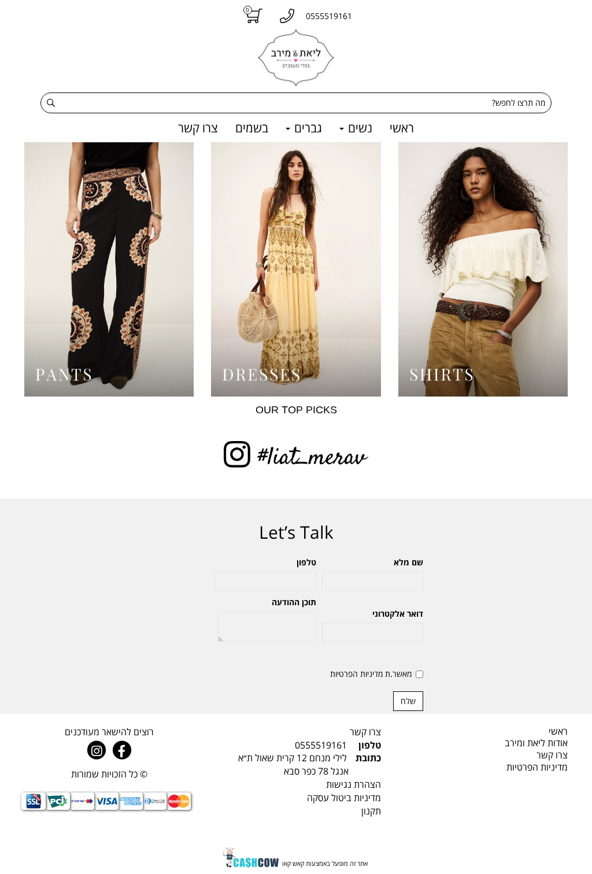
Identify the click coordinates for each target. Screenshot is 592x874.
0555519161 (321, 745)
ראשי (402, 128)
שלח (408, 700)
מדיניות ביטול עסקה (344, 797)
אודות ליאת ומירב (536, 742)
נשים (358, 128)
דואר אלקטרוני (397, 613)
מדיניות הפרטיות (537, 767)
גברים (306, 128)
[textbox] (295, 764)
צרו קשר (198, 128)
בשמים (251, 128)
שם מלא (408, 562)
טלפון (306, 562)
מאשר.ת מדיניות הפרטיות (371, 673)
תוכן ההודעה (294, 602)
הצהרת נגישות (353, 784)
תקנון (371, 811)
